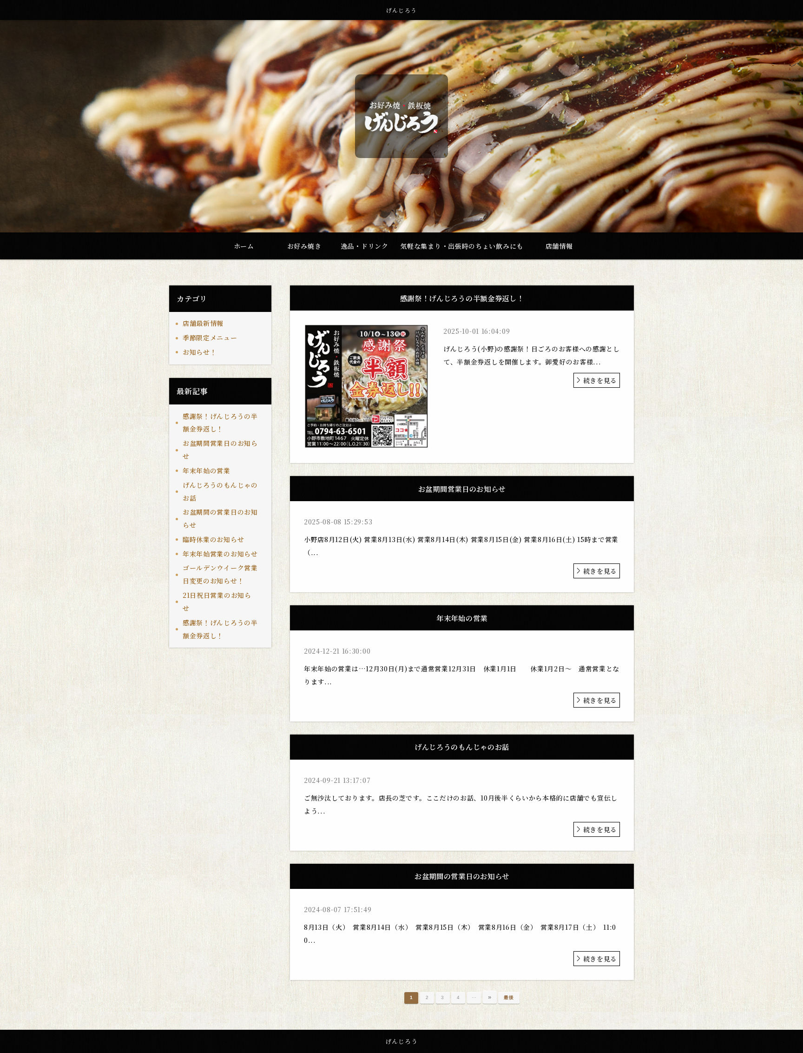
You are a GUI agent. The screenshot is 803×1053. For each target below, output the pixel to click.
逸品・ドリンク (364, 246)
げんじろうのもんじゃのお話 (220, 491)
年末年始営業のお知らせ (220, 553)
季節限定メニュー (210, 337)
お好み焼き (304, 246)
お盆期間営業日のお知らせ (220, 449)
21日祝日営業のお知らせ (217, 601)
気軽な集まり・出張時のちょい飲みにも (461, 246)
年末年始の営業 (206, 470)
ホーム (244, 246)
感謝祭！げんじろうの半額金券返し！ (220, 422)
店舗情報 (559, 246)
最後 (508, 997)
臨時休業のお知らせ (213, 539)
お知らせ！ (200, 352)
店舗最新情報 (203, 323)
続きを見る (600, 380)
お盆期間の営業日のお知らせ (220, 518)
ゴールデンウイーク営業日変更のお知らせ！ (220, 574)
